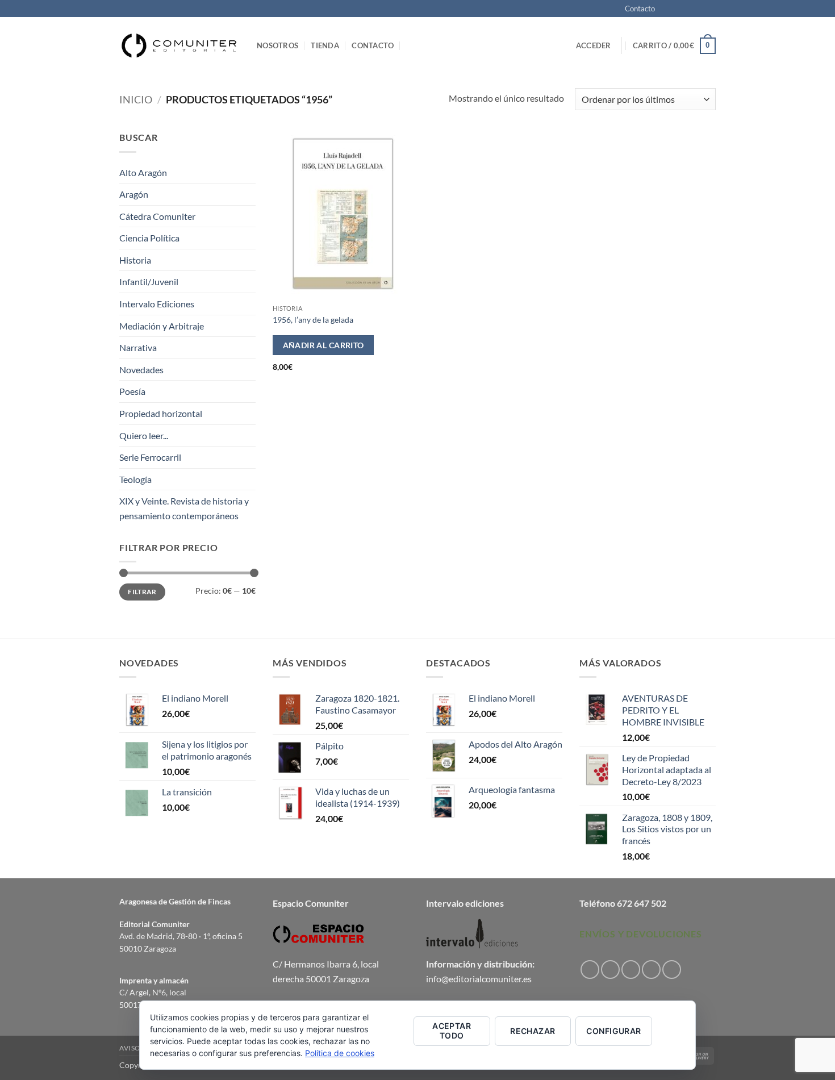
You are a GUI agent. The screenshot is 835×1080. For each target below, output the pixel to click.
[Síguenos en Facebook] (666, 9)
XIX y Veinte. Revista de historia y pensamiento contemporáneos (184, 508)
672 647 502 (641, 903)
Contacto (640, 8)
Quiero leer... (143, 435)
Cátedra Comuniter (157, 216)
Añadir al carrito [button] (323, 345)
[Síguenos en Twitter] (699, 9)
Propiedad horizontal (160, 413)
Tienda (325, 45)
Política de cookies (339, 1053)
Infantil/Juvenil (148, 281)
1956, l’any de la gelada (313, 319)
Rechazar (532, 1031)
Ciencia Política (149, 237)
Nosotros (277, 45)
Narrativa (138, 347)
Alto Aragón (143, 172)
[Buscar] (411, 45)
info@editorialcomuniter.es (479, 978)
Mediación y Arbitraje (161, 325)
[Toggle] (249, 260)
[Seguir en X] (688, 9)
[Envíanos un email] (710, 9)
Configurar (613, 1031)
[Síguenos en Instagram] (677, 9)
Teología (135, 479)
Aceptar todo (451, 1030)
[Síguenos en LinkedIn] (671, 969)
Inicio (135, 99)
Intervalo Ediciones (156, 303)
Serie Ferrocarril (150, 457)
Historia (135, 260)
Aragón (133, 194)
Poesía (132, 391)
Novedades (141, 369)
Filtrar (142, 591)
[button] (593, 45)
